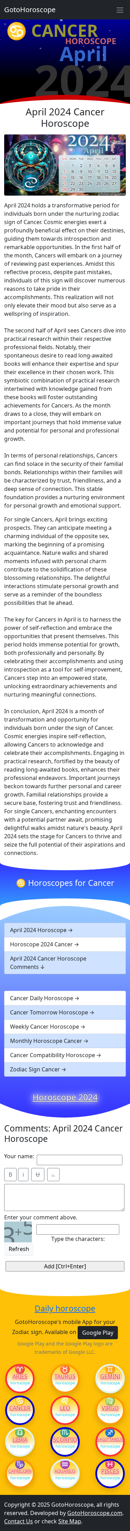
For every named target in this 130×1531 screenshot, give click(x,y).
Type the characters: (78, 1239)
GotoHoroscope (29, 9)
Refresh (19, 1249)
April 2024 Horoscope (38, 930)
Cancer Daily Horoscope (41, 998)
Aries (19, 1376)
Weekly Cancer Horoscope (44, 1026)
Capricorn (20, 1471)
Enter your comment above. (40, 1217)
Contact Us (18, 1521)
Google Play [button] (97, 1332)
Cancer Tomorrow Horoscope (49, 1012)
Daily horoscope (65, 1309)
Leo (65, 1408)
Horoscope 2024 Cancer (41, 944)
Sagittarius (110, 1440)
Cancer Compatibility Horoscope (52, 1055)
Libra (19, 1440)
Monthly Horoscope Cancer (46, 1041)
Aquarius (65, 1471)
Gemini (110, 1376)
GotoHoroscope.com (94, 1513)
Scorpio (65, 1440)
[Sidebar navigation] (120, 10)
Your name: (19, 1156)
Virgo (110, 1408)
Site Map (69, 1521)
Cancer (20, 1408)
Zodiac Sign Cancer (35, 1069)
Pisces (110, 1471)
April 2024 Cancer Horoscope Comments (48, 963)
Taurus (65, 1376)
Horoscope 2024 (65, 1097)
